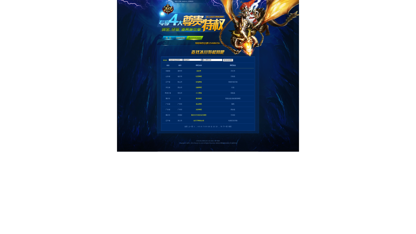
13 (216, 126)
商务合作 (205, 141)
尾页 (230, 126)
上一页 (190, 126)
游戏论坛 (184, 1)
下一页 (225, 126)
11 (211, 126)
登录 (176, 1)
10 (209, 126)
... (196, 126)
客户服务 (217, 141)
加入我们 (211, 141)
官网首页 (190, 1)
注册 (179, 1)
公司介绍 (198, 141)
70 (221, 126)
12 (214, 126)
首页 (186, 126)
